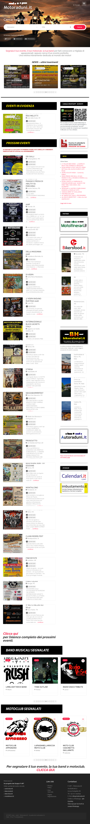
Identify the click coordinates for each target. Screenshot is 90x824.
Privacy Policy (50, 786)
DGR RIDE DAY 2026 (68, 193)
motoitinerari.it (9, 796)
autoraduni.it (9, 788)
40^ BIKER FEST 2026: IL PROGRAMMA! (74, 195)
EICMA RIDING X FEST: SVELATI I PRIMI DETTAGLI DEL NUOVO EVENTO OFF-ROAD (74, 169)
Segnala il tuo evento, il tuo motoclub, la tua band (30, 51)
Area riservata (50, 791)
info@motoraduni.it (78, 796)
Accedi (77, 5)
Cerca (79, 27)
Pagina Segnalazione (52, 795)
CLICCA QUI (45, 770)
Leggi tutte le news (65, 203)
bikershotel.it (9, 791)
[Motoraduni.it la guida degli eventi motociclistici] (18, 5)
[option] (17, 77)
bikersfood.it (9, 794)
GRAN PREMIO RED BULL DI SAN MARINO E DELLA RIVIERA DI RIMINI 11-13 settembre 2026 (74, 177)
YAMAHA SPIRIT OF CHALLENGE (72, 192)
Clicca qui (10, 633)
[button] (22, 27)
